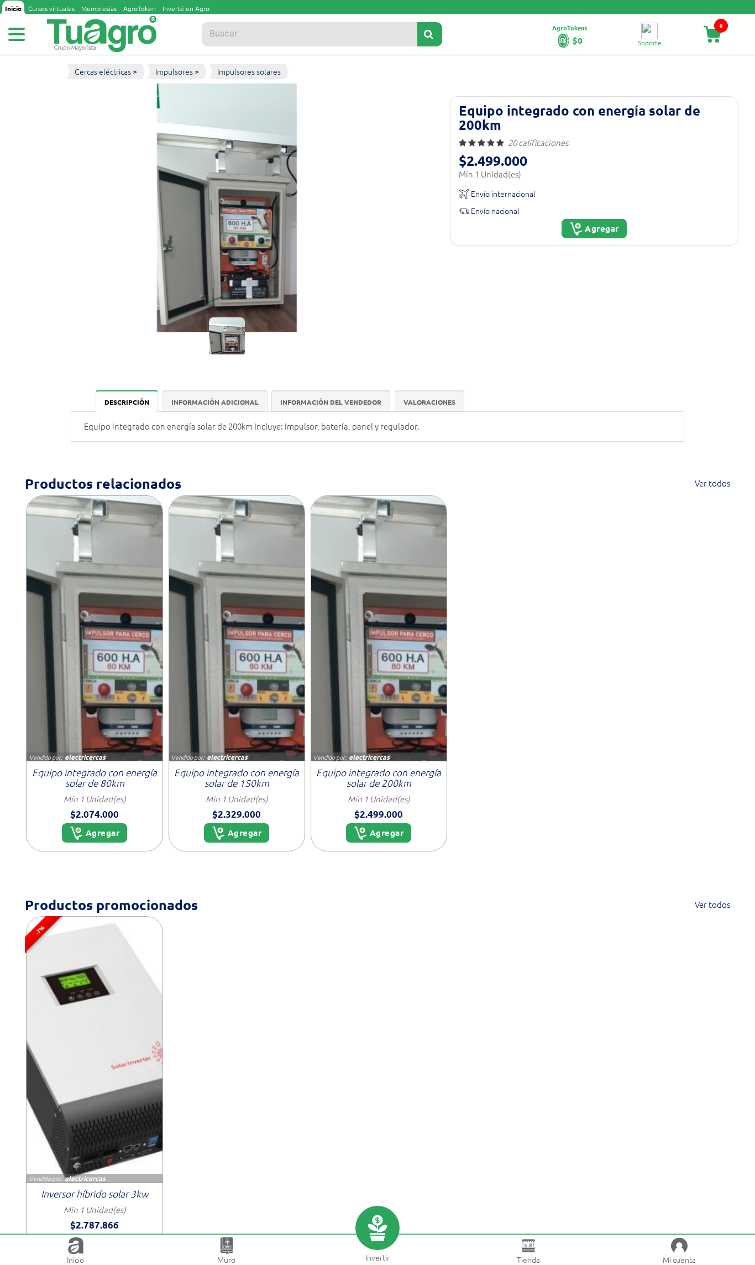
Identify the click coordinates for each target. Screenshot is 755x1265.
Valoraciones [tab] (429, 402)
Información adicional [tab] (215, 402)
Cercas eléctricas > (106, 71)
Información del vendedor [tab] (330, 402)
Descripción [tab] (126, 402)
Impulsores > (177, 71)
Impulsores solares (249, 71)
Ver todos (712, 483)
